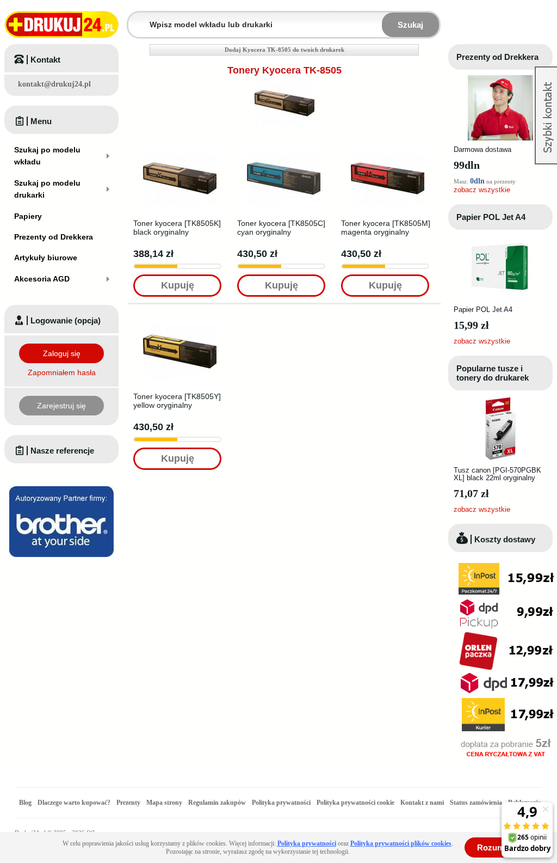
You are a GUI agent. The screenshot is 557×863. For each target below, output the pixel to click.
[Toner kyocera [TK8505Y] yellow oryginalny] (179, 318)
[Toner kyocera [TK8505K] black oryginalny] (179, 145)
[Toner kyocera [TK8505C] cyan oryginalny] (283, 145)
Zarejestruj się (61, 405)
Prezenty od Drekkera (497, 57)
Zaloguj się (62, 353)
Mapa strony (164, 802)
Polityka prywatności (281, 802)
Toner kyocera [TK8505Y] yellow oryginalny (177, 400)
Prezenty (128, 802)
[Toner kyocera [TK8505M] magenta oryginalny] (387, 145)
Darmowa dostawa (482, 149)
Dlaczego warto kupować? (74, 802)
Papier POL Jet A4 (490, 217)
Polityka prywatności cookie (355, 802)
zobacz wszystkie (482, 190)
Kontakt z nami (422, 802)
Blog (25, 802)
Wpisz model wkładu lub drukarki (134, 18)
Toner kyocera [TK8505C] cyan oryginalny (281, 227)
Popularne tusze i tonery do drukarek (492, 373)
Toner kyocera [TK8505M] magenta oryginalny (385, 227)
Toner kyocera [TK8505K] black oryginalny (177, 227)
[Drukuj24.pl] (61, 24)
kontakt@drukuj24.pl (54, 84)
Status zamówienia (477, 802)
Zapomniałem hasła (62, 372)
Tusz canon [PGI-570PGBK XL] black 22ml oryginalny (497, 474)
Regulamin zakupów (217, 802)
